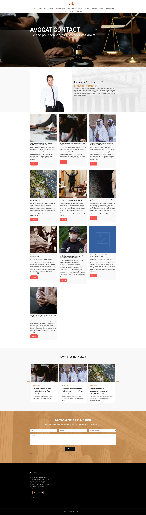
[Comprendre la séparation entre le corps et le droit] (102, 184)
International (110, 8)
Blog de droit (79, 11)
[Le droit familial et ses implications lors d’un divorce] (73, 128)
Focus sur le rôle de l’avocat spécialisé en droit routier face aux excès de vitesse (101, 391)
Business (94, 8)
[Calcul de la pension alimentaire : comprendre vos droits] (102, 239)
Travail (87, 8)
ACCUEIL (34, 8)
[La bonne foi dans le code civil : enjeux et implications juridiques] (102, 128)
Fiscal (101, 8)
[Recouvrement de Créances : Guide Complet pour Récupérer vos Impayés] (43, 128)
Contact (33, 497)
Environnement (48, 8)
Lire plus (34, 163)
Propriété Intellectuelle (74, 8)
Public (71, 11)
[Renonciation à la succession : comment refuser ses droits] (43, 184)
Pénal (64, 11)
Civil (40, 8)
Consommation (60, 8)
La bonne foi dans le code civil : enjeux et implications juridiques (44, 391)
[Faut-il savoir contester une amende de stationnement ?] (43, 239)
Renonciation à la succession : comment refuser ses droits (70, 391)
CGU (32, 500)
